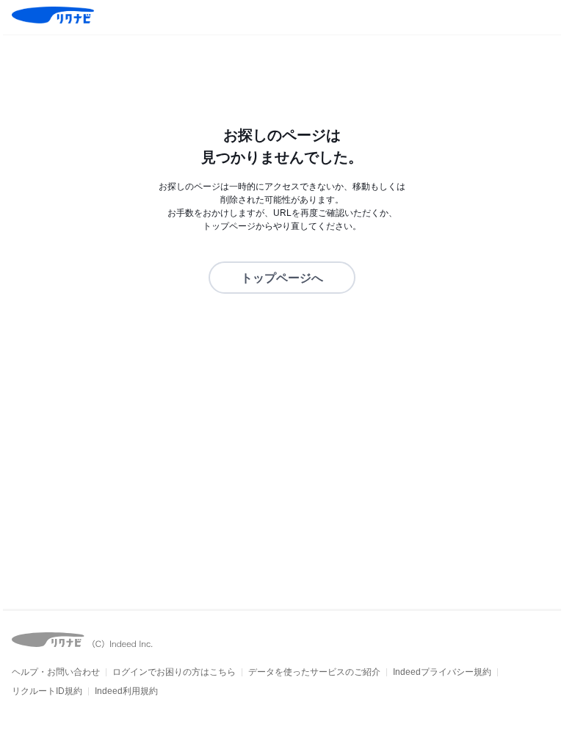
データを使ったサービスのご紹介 (314, 672)
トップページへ (282, 278)
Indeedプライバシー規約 (442, 672)
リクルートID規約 (47, 691)
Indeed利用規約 (126, 691)
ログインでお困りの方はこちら (174, 672)
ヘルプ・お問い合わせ (56, 672)
